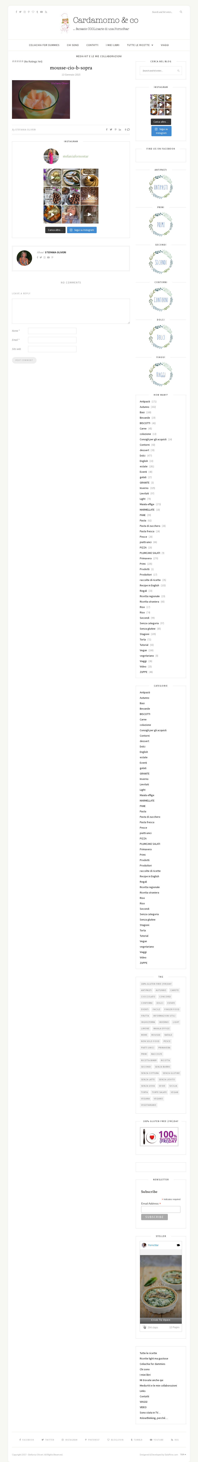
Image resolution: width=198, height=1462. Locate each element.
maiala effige (162, 1028)
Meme (144, 1035)
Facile (156, 1009)
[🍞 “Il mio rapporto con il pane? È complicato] (89, 214)
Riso (142, 607)
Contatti (92, 45)
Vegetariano (148, 1105)
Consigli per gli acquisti (153, 439)
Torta (143, 639)
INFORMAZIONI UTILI (164, 1015)
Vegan (143, 650)
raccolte (156, 1054)
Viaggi (143, 661)
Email (15, 340)
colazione (145, 434)
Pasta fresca (147, 531)
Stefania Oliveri (25, 129)
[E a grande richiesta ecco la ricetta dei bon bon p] (52, 196)
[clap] (145, 1327)
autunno (161, 990)
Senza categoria (149, 623)
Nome (16, 330)
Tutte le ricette (138, 45)
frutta (145, 1015)
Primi (143, 563)
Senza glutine (147, 628)
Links (143, 1391)
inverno (164, 1022)
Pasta (143, 520)
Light (142, 499)
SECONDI (146, 1066)
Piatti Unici (147, 1047)
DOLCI (160, 1003)
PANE (143, 515)
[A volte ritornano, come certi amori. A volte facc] (71, 196)
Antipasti (145, 401)
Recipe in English (149, 585)
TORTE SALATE (159, 1092)
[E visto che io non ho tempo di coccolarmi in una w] (89, 178)
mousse (155, 1035)
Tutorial (144, 645)
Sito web (16, 349)
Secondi (144, 618)
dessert (144, 450)
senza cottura (150, 1073)
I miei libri (112, 45)
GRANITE (144, 482)
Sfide (162, 1086)
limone (145, 1028)
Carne (143, 428)
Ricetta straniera (149, 601)
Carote (174, 990)
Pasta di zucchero (150, 526)
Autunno (144, 407)
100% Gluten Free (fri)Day (156, 984)
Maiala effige (147, 504)
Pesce (143, 536)
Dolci (142, 455)
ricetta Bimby (149, 1060)
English (144, 461)
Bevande (145, 417)
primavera (164, 1047)
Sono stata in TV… (150, 1412)
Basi (142, 412)
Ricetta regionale (150, 596)
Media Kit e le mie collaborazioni (99, 56)
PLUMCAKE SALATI (150, 553)
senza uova (148, 1086)
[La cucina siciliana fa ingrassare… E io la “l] (71, 178)
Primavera (146, 558)
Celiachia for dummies (44, 45)
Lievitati (144, 493)
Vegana (145, 1098)
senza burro (162, 1066)
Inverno (144, 488)
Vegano (158, 1098)
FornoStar (153, 1245)
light (176, 1022)
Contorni (145, 444)
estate (144, 466)
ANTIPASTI (146, 990)
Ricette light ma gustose (154, 1358)
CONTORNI (147, 1003)
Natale (168, 1035)
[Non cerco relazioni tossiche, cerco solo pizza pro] (71, 214)
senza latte (148, 1079)
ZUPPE (143, 672)
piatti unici (146, 542)
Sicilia (173, 1086)
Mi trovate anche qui (151, 1380)
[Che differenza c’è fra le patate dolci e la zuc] (52, 214)
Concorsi (165, 996)
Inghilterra (148, 1022)
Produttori (146, 574)
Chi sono (73, 45)
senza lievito (167, 1079)
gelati (143, 477)
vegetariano (147, 655)
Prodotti (144, 569)
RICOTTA (165, 1060)
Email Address (151, 1203)
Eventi (143, 471)
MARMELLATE (147, 509)
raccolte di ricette (150, 580)
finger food (171, 1009)
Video (143, 666)
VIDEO (143, 1407)
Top (182, 1454)
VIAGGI (165, 45)
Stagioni (144, 634)
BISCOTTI (145, 423)
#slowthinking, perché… (154, 1418)
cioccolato (148, 996)
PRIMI (144, 1054)
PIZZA (143, 547)
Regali (143, 590)
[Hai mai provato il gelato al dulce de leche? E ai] (52, 178)
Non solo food (150, 1041)
